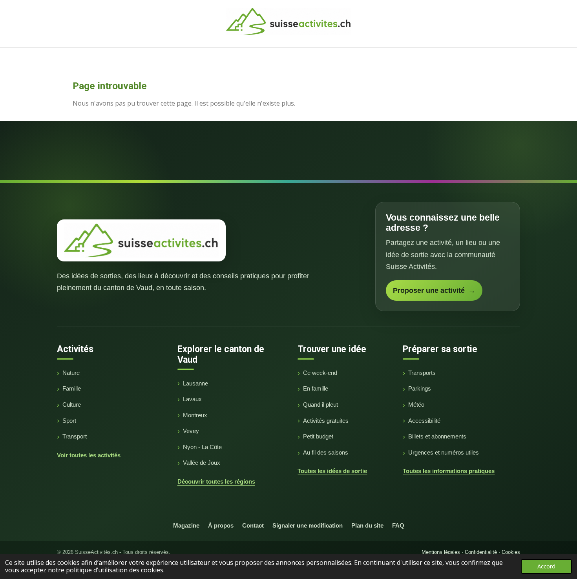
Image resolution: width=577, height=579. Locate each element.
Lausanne (195, 383)
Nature (71, 372)
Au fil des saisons (325, 452)
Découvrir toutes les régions (216, 481)
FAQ (398, 525)
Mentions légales (441, 552)
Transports (422, 372)
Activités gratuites (326, 420)
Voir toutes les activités (89, 455)
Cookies (511, 552)
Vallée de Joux (201, 462)
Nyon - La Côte (202, 447)
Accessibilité (424, 420)
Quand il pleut (320, 404)
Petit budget (318, 436)
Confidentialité (481, 552)
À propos (221, 525)
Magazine (186, 525)
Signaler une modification (307, 525)
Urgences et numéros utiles (443, 452)
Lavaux (192, 399)
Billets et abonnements (437, 436)
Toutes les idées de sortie (332, 471)
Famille (71, 388)
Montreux (195, 415)
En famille (315, 388)
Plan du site (367, 525)
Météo (416, 404)
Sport (69, 420)
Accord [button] (546, 566)
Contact (253, 525)
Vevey (191, 430)
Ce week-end (320, 372)
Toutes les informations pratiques (449, 471)
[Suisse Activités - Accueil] (141, 240)
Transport (74, 436)
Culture (71, 404)
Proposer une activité (434, 290)
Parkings (419, 388)
